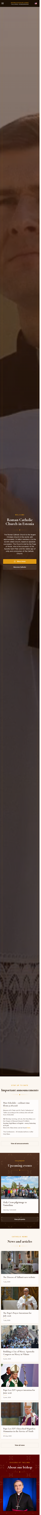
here (28, 1128)
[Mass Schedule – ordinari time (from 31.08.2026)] (20, 1118)
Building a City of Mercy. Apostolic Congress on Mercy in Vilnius (18, 1353)
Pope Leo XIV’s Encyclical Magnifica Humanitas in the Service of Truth (19, 1430)
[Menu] (4, 3)
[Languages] (36, 3)
